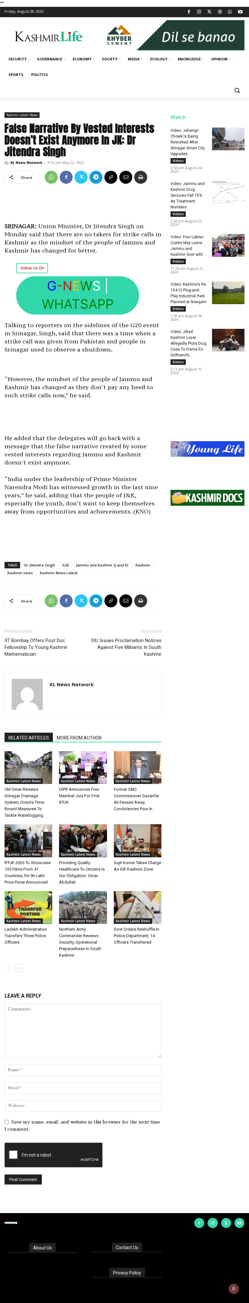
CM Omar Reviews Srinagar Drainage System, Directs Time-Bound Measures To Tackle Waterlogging (25, 802)
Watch (178, 117)
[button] (236, 90)
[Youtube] (240, 12)
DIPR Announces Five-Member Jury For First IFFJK (79, 796)
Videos (178, 160)
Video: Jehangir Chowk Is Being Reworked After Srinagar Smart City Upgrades (188, 142)
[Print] (140, 177)
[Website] (219, 12)
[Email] (125, 177)
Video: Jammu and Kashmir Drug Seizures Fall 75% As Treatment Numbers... (188, 195)
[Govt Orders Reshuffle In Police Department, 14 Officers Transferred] (137, 907)
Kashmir (143, 565)
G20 (65, 565)
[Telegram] (95, 177)
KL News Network (26, 162)
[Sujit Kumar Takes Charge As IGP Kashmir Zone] (137, 840)
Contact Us (127, 1247)
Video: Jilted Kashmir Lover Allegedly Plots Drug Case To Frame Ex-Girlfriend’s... (189, 343)
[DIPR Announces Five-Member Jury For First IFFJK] (83, 767)
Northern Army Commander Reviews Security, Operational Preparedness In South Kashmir (80, 942)
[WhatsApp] (230, 12)
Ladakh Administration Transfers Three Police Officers (26, 936)
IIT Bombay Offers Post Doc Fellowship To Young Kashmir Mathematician (36, 647)
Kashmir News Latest (58, 572)
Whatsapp (77, 304)
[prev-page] (9, 968)
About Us (42, 1247)
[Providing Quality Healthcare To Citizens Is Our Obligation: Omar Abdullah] (83, 840)
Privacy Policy (127, 1272)
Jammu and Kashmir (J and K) (102, 565)
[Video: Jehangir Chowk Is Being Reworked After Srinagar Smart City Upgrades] (228, 139)
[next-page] (19, 968)
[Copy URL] (110, 177)
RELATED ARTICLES (28, 737)
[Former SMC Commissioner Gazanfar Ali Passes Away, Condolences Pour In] (137, 767)
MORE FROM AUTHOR (79, 737)
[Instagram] (199, 12)
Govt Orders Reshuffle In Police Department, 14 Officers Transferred (136, 936)
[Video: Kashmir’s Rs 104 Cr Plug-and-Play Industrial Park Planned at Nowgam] (228, 292)
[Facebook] (188, 12)
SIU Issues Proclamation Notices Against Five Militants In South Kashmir (126, 647)
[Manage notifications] (234, 1289)
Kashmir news (20, 572)
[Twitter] (209, 12)
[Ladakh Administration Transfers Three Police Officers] (28, 907)
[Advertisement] (83, 205)
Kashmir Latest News (22, 115)
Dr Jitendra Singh (39, 565)
